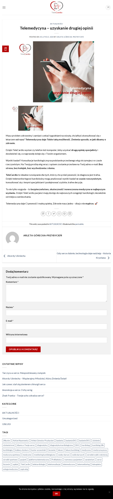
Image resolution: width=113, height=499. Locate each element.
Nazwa (10, 307)
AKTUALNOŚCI (56, 24)
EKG (77, 445)
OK (56, 494)
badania (59, 440)
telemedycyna (69, 464)
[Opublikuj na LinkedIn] (69, 213)
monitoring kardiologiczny (44, 455)
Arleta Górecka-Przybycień (70, 37)
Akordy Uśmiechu (16, 255)
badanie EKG (84, 440)
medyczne (27, 455)
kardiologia (8, 450)
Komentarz (12, 282)
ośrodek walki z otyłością (97, 455)
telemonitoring (84, 464)
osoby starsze (63, 455)
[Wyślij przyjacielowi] (59, 213)
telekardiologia (39, 464)
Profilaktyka (57, 459)
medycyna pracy (100, 450)
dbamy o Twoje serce (25, 445)
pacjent (23, 459)
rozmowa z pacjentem (73, 459)
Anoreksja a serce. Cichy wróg (17, 390)
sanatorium (89, 459)
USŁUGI (6, 424)
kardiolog (86, 445)
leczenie (52, 450)
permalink (79, 224)
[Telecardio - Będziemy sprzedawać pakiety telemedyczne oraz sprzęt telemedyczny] (56, 7)
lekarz (60, 450)
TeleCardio (25, 464)
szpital (15, 464)
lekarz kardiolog (72, 450)
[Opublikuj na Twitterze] (53, 213)
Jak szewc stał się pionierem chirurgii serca (23, 384)
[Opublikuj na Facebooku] (48, 213)
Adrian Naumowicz (21, 440)
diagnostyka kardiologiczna (61, 445)
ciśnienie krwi (8, 445)
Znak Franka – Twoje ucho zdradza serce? (23, 395)
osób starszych (78, 455)
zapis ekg (24, 469)
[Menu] (4, 7)
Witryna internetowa (16, 334)
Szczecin (6, 464)
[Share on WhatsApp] (43, 213)
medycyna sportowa (11, 455)
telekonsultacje (54, 464)
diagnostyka (42, 445)
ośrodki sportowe (10, 459)
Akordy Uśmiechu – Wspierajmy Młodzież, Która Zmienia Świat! (34, 378)
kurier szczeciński (38, 450)
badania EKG (71, 440)
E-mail (9, 321)
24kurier (6, 440)
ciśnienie (96, 440)
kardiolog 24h (98, 445)
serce (99, 459)
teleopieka (96, 464)
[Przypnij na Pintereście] (64, 213)
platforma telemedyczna (39, 459)
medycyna (86, 450)
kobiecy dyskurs (22, 450)
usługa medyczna (10, 469)
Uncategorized (9, 418)
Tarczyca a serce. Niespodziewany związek (24, 372)
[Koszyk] (108, 7)
